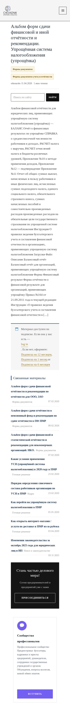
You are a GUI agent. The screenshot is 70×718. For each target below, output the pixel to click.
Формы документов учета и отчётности (32, 76)
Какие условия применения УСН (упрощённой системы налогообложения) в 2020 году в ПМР (34, 464)
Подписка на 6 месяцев (35, 364)
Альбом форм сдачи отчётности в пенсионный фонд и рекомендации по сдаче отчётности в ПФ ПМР (34, 416)
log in (24, 344)
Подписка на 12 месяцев (36, 354)
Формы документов (23, 69)
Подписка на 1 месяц (34, 359)
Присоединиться (35, 598)
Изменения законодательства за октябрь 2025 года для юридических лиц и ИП (33, 545)
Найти (52, 97)
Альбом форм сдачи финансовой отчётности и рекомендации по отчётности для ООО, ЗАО (31, 391)
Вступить (35, 694)
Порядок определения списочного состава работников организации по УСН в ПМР (33, 488)
